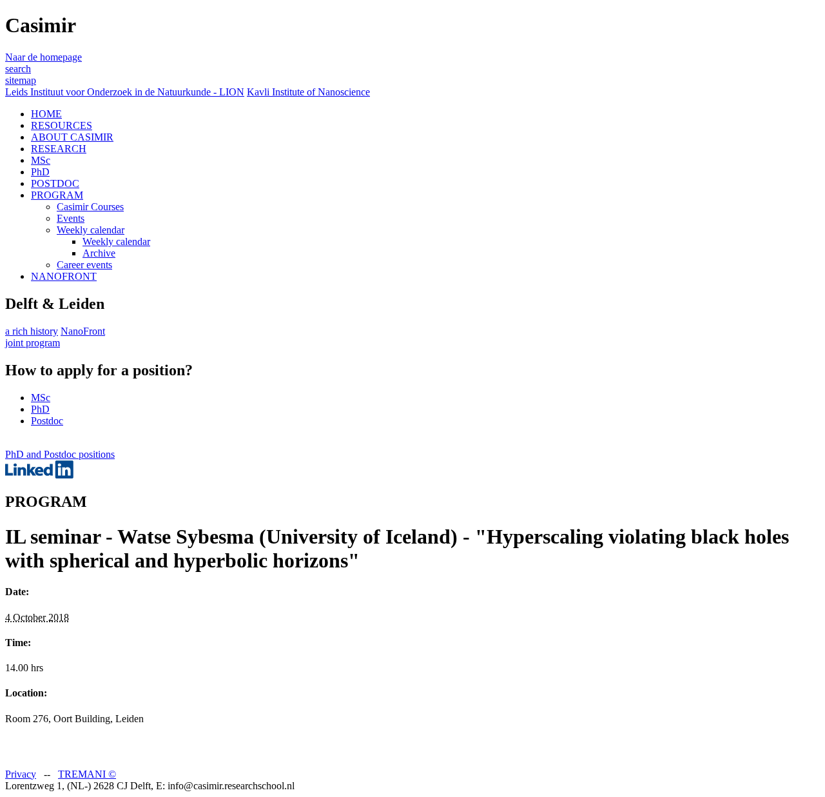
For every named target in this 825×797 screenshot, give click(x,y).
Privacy (20, 774)
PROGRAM (57, 195)
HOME (46, 113)
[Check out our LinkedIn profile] (39, 474)
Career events (84, 264)
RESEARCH (58, 148)
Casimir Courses (90, 206)
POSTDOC (55, 183)
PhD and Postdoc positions (60, 454)
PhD (40, 171)
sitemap (20, 80)
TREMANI (87, 774)
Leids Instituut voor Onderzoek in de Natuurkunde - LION (124, 91)
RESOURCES (61, 125)
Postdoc (47, 420)
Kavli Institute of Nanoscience (308, 91)
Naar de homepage (43, 57)
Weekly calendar (90, 229)
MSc (40, 160)
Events (70, 218)
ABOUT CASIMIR (72, 137)
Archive (98, 253)
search (18, 68)
